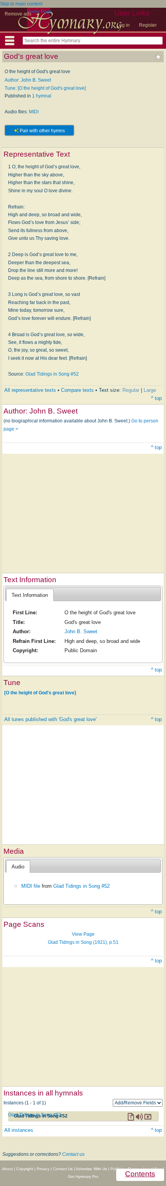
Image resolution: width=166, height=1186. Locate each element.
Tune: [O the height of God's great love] (45, 88)
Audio (18, 867)
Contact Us (63, 1169)
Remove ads (18, 14)
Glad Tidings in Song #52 (52, 374)
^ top (156, 398)
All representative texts (30, 390)
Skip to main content (21, 4)
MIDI (34, 111)
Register (148, 25)
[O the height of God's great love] (40, 692)
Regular (130, 390)
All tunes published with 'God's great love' (50, 719)
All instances (18, 1130)
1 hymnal (41, 96)
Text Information (30, 595)
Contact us (73, 1154)
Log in (123, 25)
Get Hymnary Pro (83, 1176)
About (7, 1169)
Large (150, 390)
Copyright (24, 1169)
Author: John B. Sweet (28, 80)
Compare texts (77, 390)
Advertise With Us (91, 1169)
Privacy (43, 1169)
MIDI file (30, 886)
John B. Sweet (80, 631)
